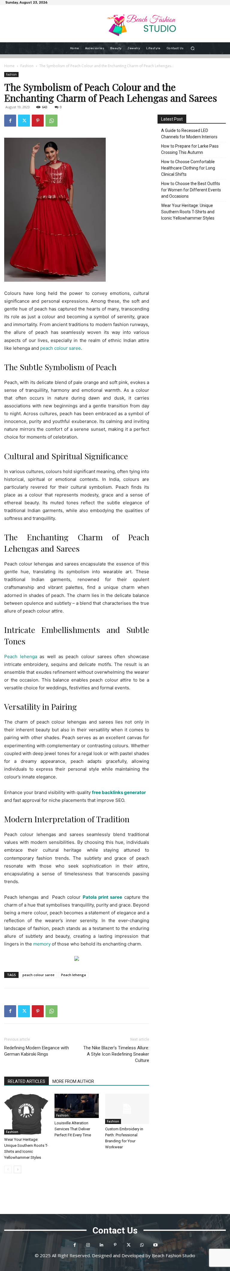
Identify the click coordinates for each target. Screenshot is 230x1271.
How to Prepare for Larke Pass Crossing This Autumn (190, 149)
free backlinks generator (119, 792)
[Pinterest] (38, 121)
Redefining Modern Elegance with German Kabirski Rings (36, 1051)
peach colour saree (38, 975)
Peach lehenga (73, 975)
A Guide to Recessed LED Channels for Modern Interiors (189, 133)
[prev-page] (8, 1169)
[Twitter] (24, 121)
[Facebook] (10, 121)
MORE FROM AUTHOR (73, 1081)
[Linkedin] (101, 1245)
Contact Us (115, 1230)
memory (42, 944)
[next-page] (17, 1169)
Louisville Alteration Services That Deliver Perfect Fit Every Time (73, 1129)
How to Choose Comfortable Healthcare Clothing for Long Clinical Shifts (188, 168)
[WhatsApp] (52, 121)
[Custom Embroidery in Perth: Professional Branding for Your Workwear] (127, 1109)
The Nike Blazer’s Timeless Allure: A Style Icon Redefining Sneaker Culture (116, 1054)
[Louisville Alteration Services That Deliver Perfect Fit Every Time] (77, 1106)
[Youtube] (155, 1245)
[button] (193, 48)
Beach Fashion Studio (173, 1255)
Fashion (27, 65)
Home (9, 65)
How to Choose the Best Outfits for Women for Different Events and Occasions (191, 190)
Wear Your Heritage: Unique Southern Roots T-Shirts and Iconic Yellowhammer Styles (187, 211)
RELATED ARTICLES (26, 1081)
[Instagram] (88, 1245)
